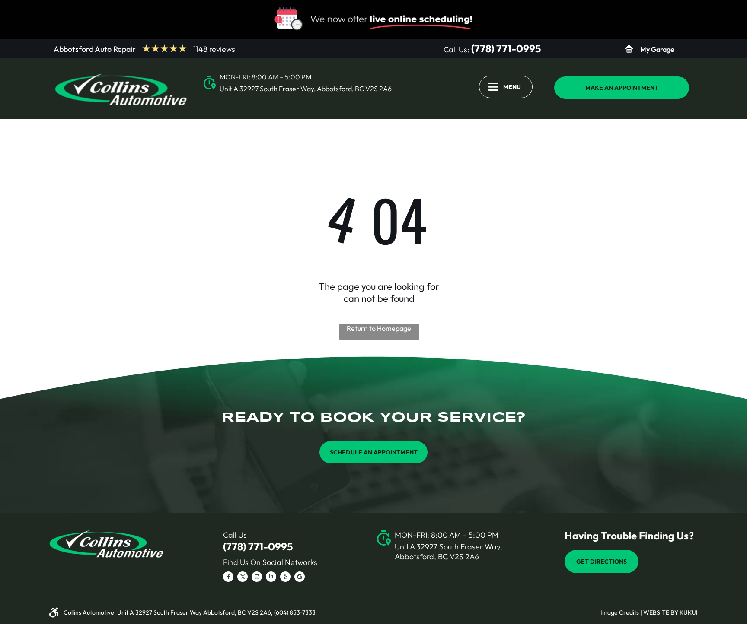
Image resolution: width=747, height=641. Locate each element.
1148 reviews (214, 49)
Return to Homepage (379, 328)
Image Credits (619, 612)
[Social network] (299, 577)
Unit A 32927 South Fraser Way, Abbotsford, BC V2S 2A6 (306, 88)
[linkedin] (271, 577)
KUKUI (689, 612)
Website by (660, 612)
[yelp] (285, 577)
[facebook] (228, 577)
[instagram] (257, 577)
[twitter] (242, 577)
